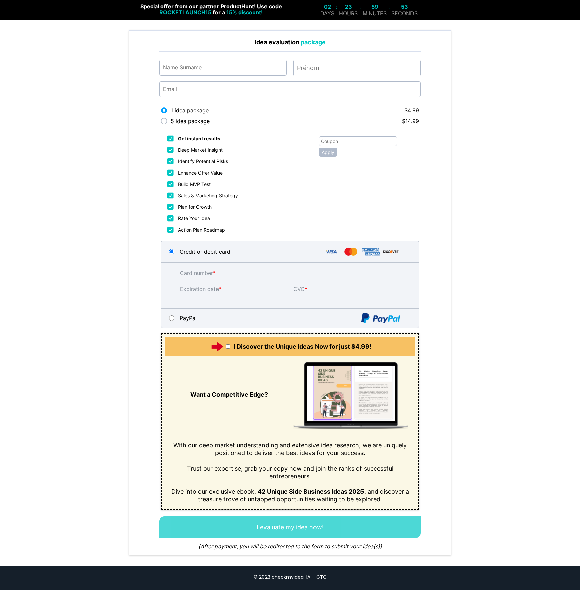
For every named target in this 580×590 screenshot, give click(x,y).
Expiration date (199, 289)
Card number (196, 272)
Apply (328, 152)
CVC (299, 289)
